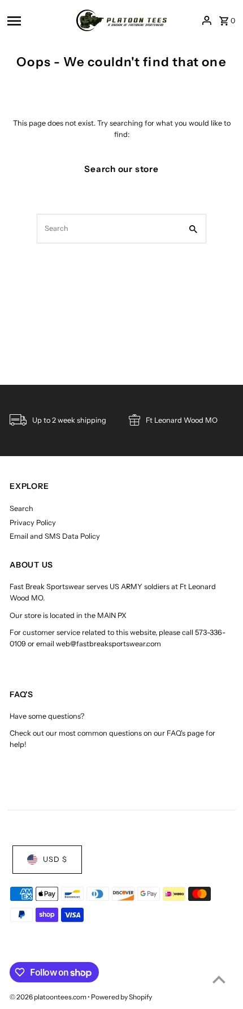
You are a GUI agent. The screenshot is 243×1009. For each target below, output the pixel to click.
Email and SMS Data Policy (55, 536)
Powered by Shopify (121, 997)
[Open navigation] (38, 20)
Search (21, 508)
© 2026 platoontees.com (49, 997)
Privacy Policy (33, 522)
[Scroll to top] (219, 979)
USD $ (55, 859)
